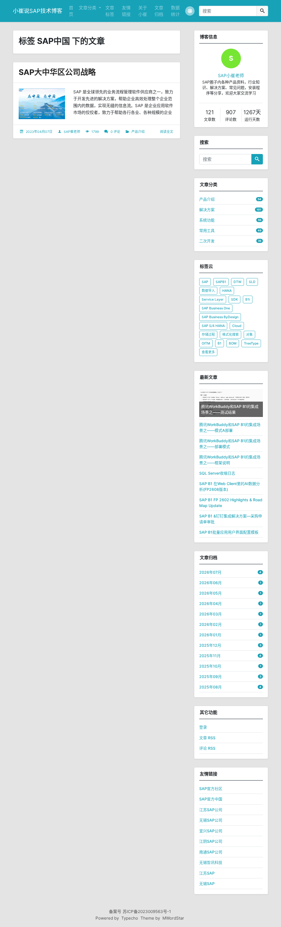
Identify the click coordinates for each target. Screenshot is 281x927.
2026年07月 (210, 572)
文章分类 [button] (88, 7)
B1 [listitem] (219, 343)
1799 (95, 132)
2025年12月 (210, 645)
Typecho (129, 918)
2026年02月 (210, 624)
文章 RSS (207, 737)
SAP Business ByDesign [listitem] (220, 317)
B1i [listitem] (247, 299)
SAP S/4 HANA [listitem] (213, 326)
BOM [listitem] (233, 343)
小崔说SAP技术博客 (37, 11)
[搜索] (262, 11)
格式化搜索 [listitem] (230, 334)
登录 (203, 727)
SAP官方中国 (210, 799)
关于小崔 (142, 11)
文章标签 (109, 11)
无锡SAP (207, 883)
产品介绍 (138, 132)
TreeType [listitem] (251, 343)
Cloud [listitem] (236, 326)
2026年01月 (210, 634)
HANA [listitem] (227, 291)
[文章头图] (42, 103)
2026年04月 (210, 603)
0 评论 (115, 132)
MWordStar (173, 918)
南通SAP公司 (210, 852)
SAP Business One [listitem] (216, 308)
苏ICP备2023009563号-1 (147, 911)
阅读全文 (166, 132)
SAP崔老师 (72, 132)
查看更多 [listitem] (208, 352)
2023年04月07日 (39, 132)
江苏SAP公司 (210, 809)
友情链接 (126, 11)
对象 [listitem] (249, 334)
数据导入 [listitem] (208, 291)
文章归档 (158, 11)
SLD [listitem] (252, 282)
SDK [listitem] (234, 299)
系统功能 (207, 220)
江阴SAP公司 (210, 841)
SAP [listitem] (205, 282)
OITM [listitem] (206, 343)
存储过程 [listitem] (208, 334)
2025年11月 (210, 655)
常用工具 (207, 230)
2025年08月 (210, 687)
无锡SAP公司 (210, 820)
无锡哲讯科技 (210, 862)
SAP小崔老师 (231, 75)
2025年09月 (210, 676)
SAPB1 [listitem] (221, 282)
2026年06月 (210, 582)
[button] (190, 11)
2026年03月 (210, 614)
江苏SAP (207, 873)
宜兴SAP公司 (210, 830)
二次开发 (207, 241)
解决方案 (207, 209)
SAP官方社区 (210, 788)
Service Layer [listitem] (213, 299)
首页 (71, 11)
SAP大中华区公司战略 (57, 72)
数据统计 (175, 11)
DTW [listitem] (237, 282)
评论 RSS (207, 748)
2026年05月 (210, 593)
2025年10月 (210, 666)
